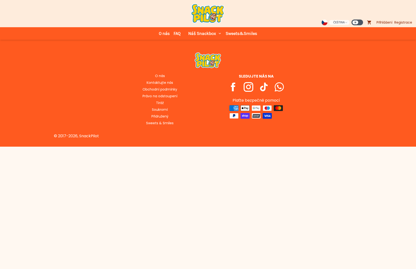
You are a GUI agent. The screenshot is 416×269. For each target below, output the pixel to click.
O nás (164, 33)
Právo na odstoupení (160, 96)
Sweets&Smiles (241, 33)
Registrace (403, 22)
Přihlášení (384, 22)
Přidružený (160, 116)
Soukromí (160, 109)
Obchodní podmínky (160, 89)
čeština (339, 22)
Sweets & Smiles (160, 123)
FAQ (177, 33)
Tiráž (160, 102)
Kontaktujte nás (160, 82)
